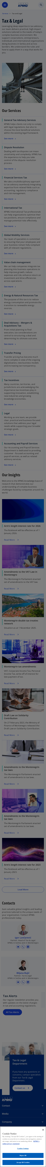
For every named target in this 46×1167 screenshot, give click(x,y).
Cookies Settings (23, 1148)
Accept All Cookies (23, 1162)
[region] (23, 1146)
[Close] (43, 1130)
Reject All (23, 1155)
